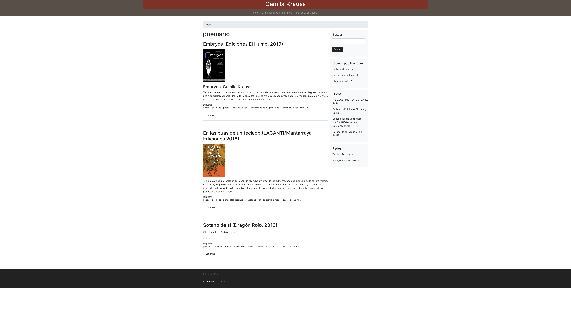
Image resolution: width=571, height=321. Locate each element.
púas (285, 200)
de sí (285, 246)
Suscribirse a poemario (206, 267)
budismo (251, 246)
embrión (287, 107)
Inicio (255, 12)
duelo (278, 107)
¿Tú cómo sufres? (342, 81)
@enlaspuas (347, 154)
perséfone (262, 246)
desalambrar (296, 200)
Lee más (210, 115)
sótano (273, 246)
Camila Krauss (285, 4)
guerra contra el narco (269, 200)
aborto (245, 107)
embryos (235, 107)
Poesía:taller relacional (345, 75)
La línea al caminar (343, 69)
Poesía (206, 107)
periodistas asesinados (234, 200)
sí (279, 246)
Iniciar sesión (210, 274)
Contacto (208, 281)
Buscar (337, 49)
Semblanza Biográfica (272, 12)
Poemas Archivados (306, 12)
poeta (226, 107)
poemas (218, 246)
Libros (221, 281)
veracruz (252, 200)
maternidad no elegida (262, 107)
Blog (289, 12)
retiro (236, 246)
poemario (216, 107)
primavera (294, 246)
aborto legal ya (300, 107)
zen (242, 246)
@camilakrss (351, 160)
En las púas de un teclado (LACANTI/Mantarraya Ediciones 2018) (347, 122)
